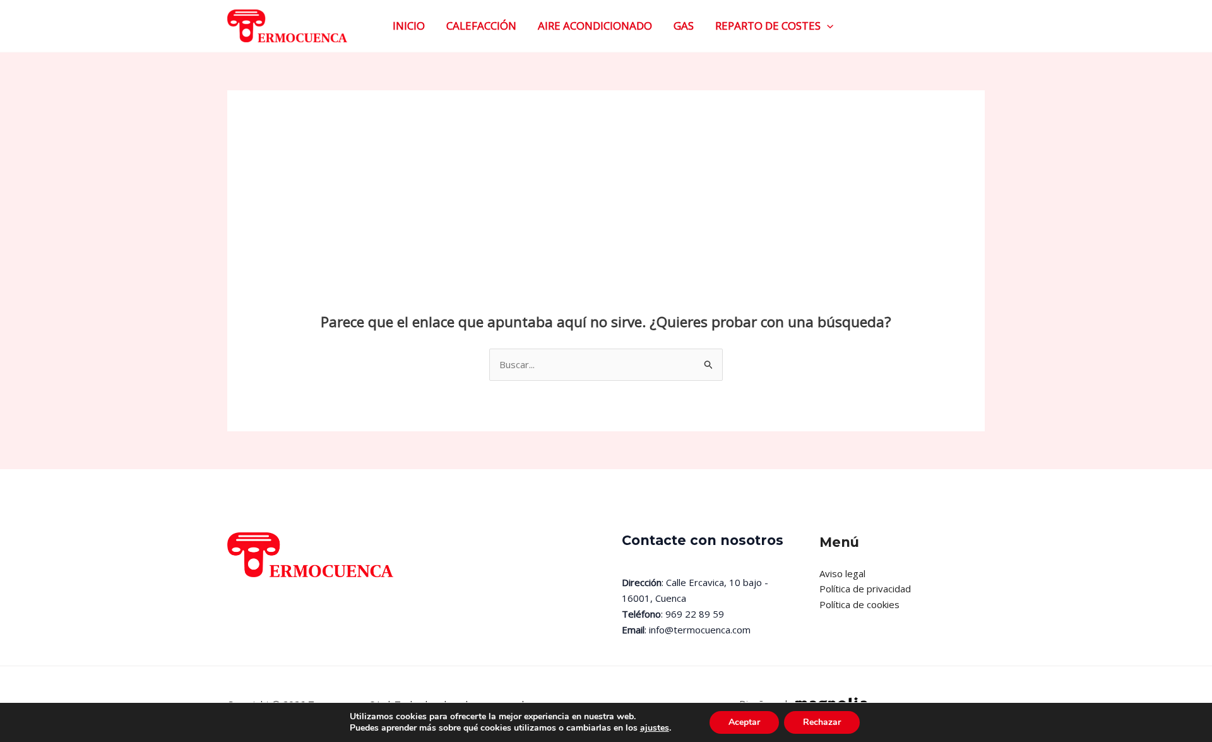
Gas (684, 25)
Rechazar (822, 722)
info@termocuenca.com (701, 629)
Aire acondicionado (595, 25)
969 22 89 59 (694, 613)
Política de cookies (859, 604)
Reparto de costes (768, 25)
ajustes (654, 728)
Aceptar (744, 722)
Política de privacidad (865, 588)
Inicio (409, 25)
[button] (827, 26)
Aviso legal (842, 573)
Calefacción (481, 25)
